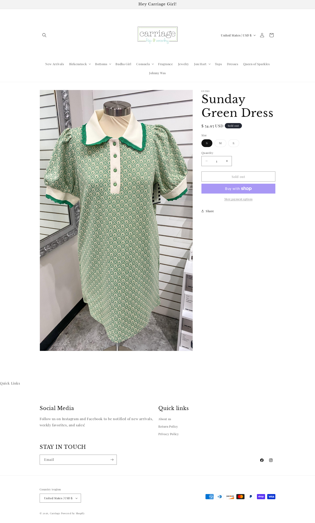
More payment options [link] (238, 199)
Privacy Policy (168, 434)
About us (164, 419)
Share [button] (210, 211)
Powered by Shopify (73, 513)
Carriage (55, 513)
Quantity (207, 152)
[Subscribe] (112, 460)
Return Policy (168, 426)
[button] (44, 35)
